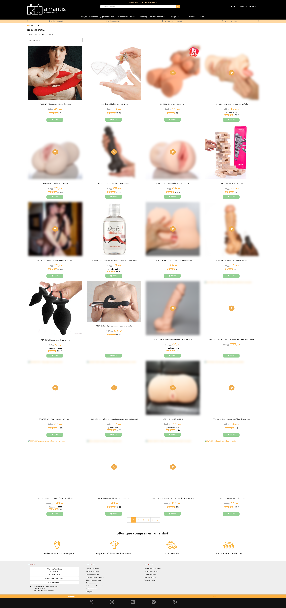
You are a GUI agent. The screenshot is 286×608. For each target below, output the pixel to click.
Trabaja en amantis (92, 589)
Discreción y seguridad (151, 571)
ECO (214, 596)
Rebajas (84, 17)
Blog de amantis (91, 583)
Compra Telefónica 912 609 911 (55, 571)
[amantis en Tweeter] (92, 599)
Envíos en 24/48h (56, 21)
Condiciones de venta (150, 574)
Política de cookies (150, 580)
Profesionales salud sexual (94, 586)
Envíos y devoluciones (93, 574)
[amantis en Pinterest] (133, 599)
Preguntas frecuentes (92, 571)
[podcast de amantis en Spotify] (175, 599)
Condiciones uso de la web (152, 568)
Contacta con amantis (55, 578)
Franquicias (89, 591)
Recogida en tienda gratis (173, 21)
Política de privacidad (150, 577)
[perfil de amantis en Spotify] (153, 599)
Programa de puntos (92, 568)
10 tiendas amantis (230, 21)
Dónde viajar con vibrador (94, 580)
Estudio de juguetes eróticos (95, 577)
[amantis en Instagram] (112, 599)
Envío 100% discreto (114, 21)
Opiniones (71, 596)
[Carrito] (234, 7)
